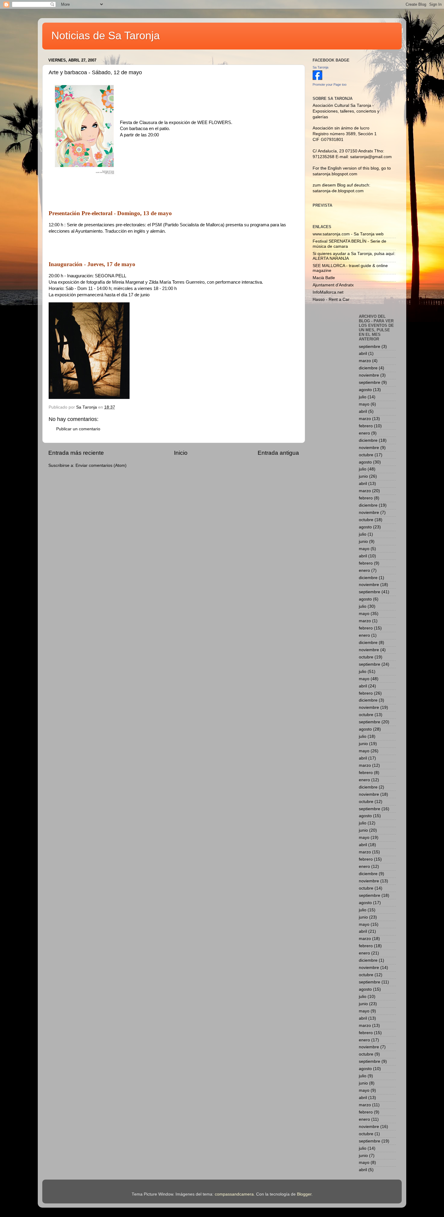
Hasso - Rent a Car (331, 299)
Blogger (304, 1194)
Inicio (181, 453)
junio (363, 476)
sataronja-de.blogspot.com (338, 191)
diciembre (368, 368)
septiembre (369, 346)
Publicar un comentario (78, 429)
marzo (365, 360)
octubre (366, 455)
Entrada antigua (278, 453)
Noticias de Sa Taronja (105, 35)
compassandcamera (234, 1194)
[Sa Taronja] (317, 78)
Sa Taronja (320, 67)
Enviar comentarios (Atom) (101, 465)
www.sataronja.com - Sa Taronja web (348, 234)
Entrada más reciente (76, 453)
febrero (366, 426)
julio (362, 397)
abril (363, 353)
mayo (364, 404)
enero (364, 433)
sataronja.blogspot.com (335, 174)
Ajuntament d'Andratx (333, 285)
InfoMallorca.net (328, 292)
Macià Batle (324, 278)
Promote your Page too (329, 84)
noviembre (369, 375)
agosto (365, 389)
